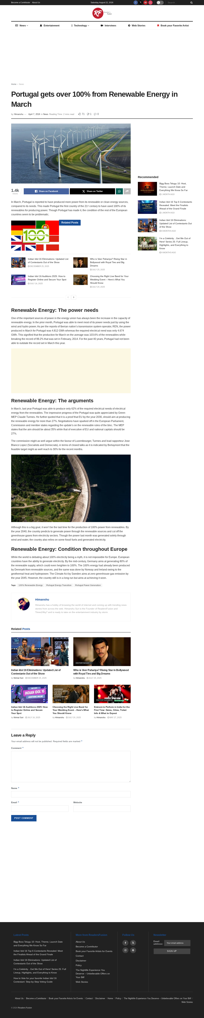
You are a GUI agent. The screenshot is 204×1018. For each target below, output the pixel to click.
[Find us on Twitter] (140, 2)
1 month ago (168, 194)
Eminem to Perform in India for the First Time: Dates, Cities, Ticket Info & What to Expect (112, 710)
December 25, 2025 (39, 266)
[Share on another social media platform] (127, 191)
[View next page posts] (73, 297)
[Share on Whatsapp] (119, 191)
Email (15, 802)
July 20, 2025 (98, 287)
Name (15, 788)
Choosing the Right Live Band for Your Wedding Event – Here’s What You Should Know (109, 279)
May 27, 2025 (115, 717)
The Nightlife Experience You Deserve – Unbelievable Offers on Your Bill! (93, 974)
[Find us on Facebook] (136, 2)
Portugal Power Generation (88, 585)
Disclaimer (81, 960)
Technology (80, 25)
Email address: (158, 942)
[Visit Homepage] (102, 13)
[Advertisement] (102, 57)
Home (13, 84)
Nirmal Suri (18, 678)
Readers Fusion (25, 1008)
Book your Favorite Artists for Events (94, 951)
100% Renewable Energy (31, 585)
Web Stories (138, 25)
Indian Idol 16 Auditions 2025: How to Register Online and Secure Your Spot (29, 710)
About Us (36, 2)
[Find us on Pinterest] (133, 950)
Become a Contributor (20, 2)
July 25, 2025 (98, 270)
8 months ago (168, 231)
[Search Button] (191, 2)
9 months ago (168, 252)
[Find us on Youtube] (145, 2)
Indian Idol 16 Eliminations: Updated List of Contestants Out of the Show (175, 223)
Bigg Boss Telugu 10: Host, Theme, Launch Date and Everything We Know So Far (173, 186)
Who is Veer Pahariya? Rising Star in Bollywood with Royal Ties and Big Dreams (108, 262)
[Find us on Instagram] (150, 2)
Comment (17, 747)
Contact (80, 956)
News (23, 25)
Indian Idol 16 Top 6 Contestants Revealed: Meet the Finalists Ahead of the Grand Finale (175, 205)
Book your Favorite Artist (175, 25)
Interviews (110, 25)
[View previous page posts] (68, 297)
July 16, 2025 (36, 283)
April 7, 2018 (34, 114)
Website (77, 802)
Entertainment (51, 25)
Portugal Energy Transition (59, 585)
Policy (79, 965)
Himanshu (18, 114)
